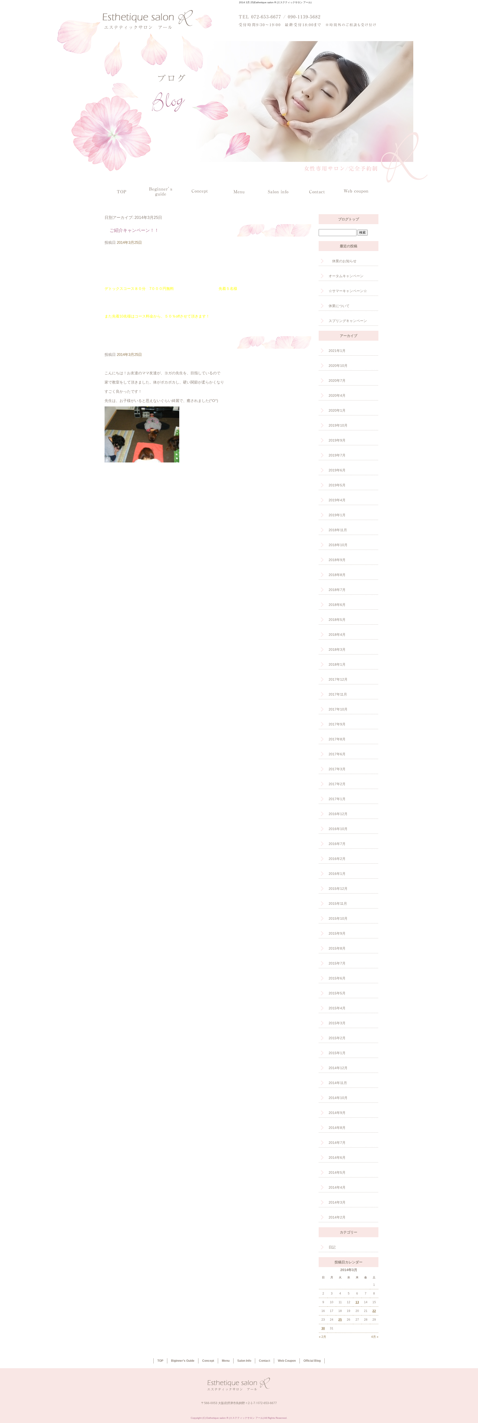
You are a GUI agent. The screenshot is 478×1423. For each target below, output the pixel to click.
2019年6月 (337, 470)
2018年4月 (337, 635)
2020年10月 (338, 366)
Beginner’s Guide (160, 191)
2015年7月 (337, 963)
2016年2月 (337, 859)
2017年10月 (338, 709)
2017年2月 (337, 784)
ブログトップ (348, 219)
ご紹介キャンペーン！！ (134, 230)
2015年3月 (337, 1023)
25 (340, 1319)
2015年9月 (337, 933)
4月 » (374, 1337)
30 (323, 1328)
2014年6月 (337, 1158)
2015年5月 (337, 993)
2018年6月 (337, 605)
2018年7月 (337, 590)
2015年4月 (337, 1008)
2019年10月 (338, 425)
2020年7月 (337, 381)
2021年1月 (337, 351)
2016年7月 (337, 844)
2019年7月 (337, 455)
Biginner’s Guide (182, 1360)
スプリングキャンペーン (348, 321)
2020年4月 (337, 395)
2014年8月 (337, 1128)
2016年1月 (337, 874)
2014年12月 (338, 1068)
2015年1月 (337, 1053)
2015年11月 (338, 904)
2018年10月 (338, 545)
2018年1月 (337, 664)
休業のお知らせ (343, 261)
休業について (339, 306)
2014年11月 (338, 1083)
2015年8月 (337, 948)
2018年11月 (338, 530)
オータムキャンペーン (346, 276)
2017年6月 (337, 754)
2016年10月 (338, 829)
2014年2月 (337, 1217)
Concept (199, 191)
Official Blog (312, 1360)
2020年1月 (337, 410)
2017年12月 (338, 679)
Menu (238, 191)
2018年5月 (337, 620)
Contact (317, 191)
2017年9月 (337, 724)
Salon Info (278, 191)
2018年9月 (337, 560)
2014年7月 (337, 1143)
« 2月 (322, 1337)
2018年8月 (337, 575)
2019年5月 (337, 485)
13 (357, 1302)
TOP (121, 191)
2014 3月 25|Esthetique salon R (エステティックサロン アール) (275, 2)
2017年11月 (338, 694)
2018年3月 (337, 649)
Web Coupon (356, 191)
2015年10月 (338, 918)
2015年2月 (337, 1038)
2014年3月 (337, 1202)
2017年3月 (337, 769)
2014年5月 (337, 1172)
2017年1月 (337, 799)
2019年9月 (337, 440)
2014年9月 (337, 1113)
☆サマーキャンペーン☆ (348, 291)
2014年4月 (337, 1187)
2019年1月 (337, 515)
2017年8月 (337, 739)
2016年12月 (338, 814)
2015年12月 (338, 889)
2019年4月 (337, 500)
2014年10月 (338, 1098)
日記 (332, 1247)
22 (374, 1311)
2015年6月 (337, 978)
